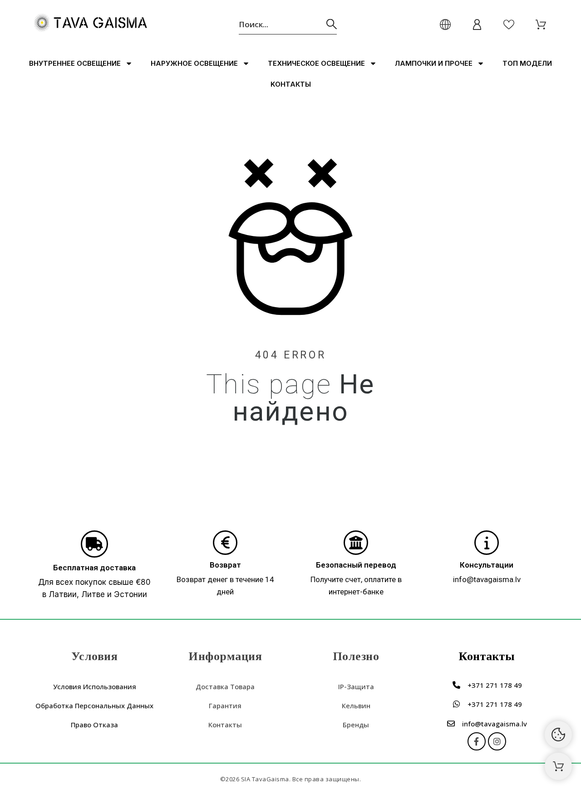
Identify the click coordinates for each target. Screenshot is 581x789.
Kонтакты (291, 84)
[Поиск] (331, 24)
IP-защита (356, 686)
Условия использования (94, 686)
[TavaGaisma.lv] (90, 24)
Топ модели (527, 63)
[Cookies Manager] (558, 734)
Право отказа (94, 724)
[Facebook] (477, 741)
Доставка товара (225, 686)
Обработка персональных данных (94, 705)
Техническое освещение (316, 63)
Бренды (356, 724)
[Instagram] (497, 741)
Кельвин (356, 705)
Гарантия (225, 705)
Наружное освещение (194, 63)
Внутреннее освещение (75, 63)
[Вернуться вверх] (558, 766)
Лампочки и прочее (434, 63)
